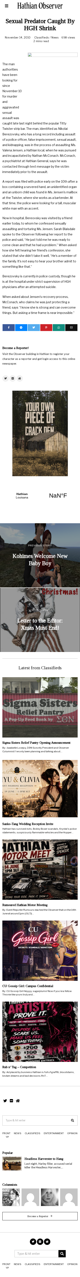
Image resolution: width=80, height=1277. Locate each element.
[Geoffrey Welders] (30, 1197)
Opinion (72, 1133)
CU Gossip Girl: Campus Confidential (27, 986)
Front (6, 1133)
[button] (72, 1120)
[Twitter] (34, 327)
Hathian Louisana (40, 495)
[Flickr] (12, 378)
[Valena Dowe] (69, 1197)
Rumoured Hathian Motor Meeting (25, 905)
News (54, 37)
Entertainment (54, 1133)
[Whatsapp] (59, 327)
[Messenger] (21, 327)
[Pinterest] (46, 327)
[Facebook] (9, 327)
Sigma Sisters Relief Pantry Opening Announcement (36, 742)
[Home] (19, 378)
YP (7, 1136)
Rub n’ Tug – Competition (19, 1067)
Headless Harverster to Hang (44, 1158)
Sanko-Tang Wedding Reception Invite (27, 824)
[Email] (71, 327)
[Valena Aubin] (49, 1197)
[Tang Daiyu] (11, 1197)
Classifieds (41, 37)
